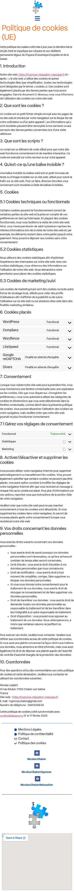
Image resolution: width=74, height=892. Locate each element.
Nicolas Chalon (36, 759)
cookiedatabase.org (11, 716)
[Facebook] (37, 753)
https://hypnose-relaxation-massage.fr (41, 74)
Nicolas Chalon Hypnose (36, 772)
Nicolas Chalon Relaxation (36, 785)
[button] (37, 18)
